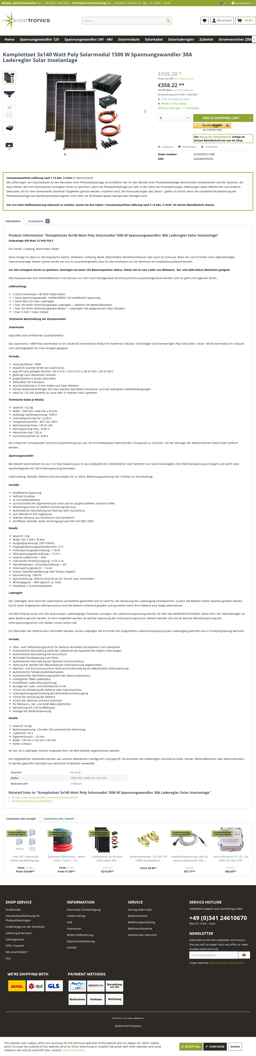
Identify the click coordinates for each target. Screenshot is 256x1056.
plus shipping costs (184, 78)
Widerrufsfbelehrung (80, 935)
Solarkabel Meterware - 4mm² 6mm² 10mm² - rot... (66, 858)
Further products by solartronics (32, 801)
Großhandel (13, 909)
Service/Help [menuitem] (243, 3)
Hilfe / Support (15, 945)
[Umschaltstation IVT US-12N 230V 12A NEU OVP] (230, 840)
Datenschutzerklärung (81, 941)
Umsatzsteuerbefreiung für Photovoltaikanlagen (23, 918)
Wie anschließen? (17, 952)
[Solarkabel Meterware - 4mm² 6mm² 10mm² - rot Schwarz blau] (66, 840)
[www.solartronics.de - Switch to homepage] (26, 20)
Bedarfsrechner (138, 916)
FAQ (8, 958)
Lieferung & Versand (18, 933)
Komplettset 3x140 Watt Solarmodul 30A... (107, 858)
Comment (211, 147)
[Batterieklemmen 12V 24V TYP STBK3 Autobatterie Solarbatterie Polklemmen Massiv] (148, 840)
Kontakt (71, 947)
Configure (216, 1046)
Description (13, 221)
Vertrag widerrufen (140, 909)
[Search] (168, 20)
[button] (212, 127)
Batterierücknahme (140, 928)
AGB (69, 922)
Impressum (74, 928)
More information (74, 1050)
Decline (235, 1046)
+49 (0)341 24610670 (218, 918)
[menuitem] (127, 20)
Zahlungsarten (15, 939)
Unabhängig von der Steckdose (25, 926)
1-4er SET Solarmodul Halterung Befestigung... (25, 858)
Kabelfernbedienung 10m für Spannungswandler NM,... (189, 858)
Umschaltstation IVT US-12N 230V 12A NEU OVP (230, 858)
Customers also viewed (59, 818)
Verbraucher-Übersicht (142, 935)
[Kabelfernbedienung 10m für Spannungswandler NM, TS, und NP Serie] (189, 840)
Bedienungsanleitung (141, 922)
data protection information (226, 963)
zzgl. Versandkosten (183, 90)
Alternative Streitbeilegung (84, 909)
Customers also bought (21, 818)
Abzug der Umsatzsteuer (215, 137)
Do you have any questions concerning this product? (44, 797)
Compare (167, 147)
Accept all (192, 1046)
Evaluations (38, 221)
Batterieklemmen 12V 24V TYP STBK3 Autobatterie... (148, 858)
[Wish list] (205, 20)
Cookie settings (76, 916)
